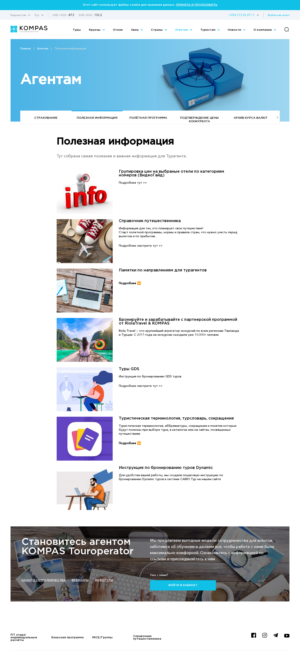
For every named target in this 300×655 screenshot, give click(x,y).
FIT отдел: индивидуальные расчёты (24, 637)
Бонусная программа (67, 637)
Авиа (135, 30)
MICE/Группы (102, 637)
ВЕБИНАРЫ (80, 580)
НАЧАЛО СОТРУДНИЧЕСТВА (43, 580)
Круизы (95, 30)
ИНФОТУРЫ (104, 580)
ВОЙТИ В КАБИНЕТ (182, 585)
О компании (263, 30)
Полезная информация (97, 118)
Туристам (208, 30)
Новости (235, 30)
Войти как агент (278, 15)
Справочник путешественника (147, 637)
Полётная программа (148, 118)
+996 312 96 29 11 (242, 15)
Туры (77, 30)
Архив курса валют (250, 118)
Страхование (46, 118)
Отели (118, 30)
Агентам (182, 30)
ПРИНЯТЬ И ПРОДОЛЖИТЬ (196, 5)
